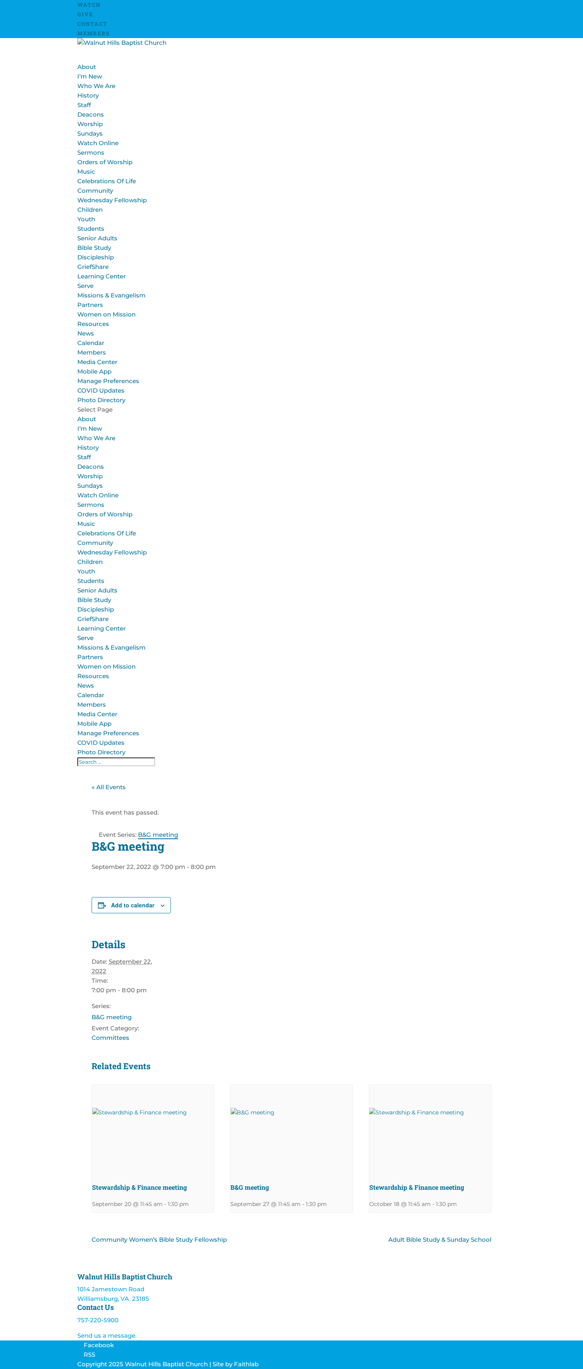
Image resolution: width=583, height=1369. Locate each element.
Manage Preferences (108, 381)
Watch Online (98, 143)
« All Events (109, 787)
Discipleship (95, 257)
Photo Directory (101, 400)
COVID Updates (101, 390)
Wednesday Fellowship (112, 200)
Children (90, 209)
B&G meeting (112, 1017)
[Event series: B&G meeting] (329, 1204)
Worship (90, 476)
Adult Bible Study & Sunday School (439, 1239)
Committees (110, 1037)
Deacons (90, 114)
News (85, 333)
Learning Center (101, 276)
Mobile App (94, 371)
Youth (86, 219)
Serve (85, 638)
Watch (89, 4)
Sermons (90, 152)
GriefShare (93, 266)
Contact (92, 23)
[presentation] (153, 1130)
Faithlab (246, 1364)
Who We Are (96, 86)
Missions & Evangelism (111, 295)
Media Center (97, 362)
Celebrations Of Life (106, 181)
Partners (90, 305)
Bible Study (94, 247)
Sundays (90, 133)
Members (93, 33)
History (88, 95)
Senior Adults (97, 238)
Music (86, 171)
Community (95, 542)
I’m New (89, 76)
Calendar (90, 343)
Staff (84, 105)
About (86, 419)
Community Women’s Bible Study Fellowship (159, 1239)
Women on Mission (106, 314)
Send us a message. (106, 1335)
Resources (93, 676)
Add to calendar (132, 905)
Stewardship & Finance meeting (139, 1187)
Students (90, 228)
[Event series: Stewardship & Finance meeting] (191, 1204)
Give (85, 14)
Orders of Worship (104, 162)
